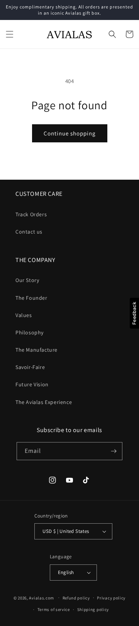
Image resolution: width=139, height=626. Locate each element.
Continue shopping (70, 133)
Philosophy (29, 332)
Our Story (27, 280)
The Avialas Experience (43, 402)
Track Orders (31, 214)
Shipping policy (93, 609)
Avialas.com (41, 597)
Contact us (28, 231)
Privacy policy (111, 598)
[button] (9, 34)
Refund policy (76, 598)
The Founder (31, 297)
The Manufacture (36, 349)
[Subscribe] (113, 451)
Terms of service (53, 609)
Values (23, 315)
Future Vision (32, 384)
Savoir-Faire (30, 367)
